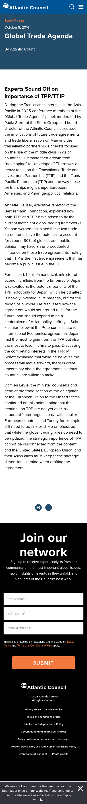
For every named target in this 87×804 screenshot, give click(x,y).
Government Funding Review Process (43, 731)
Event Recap (14, 20)
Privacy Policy (33, 709)
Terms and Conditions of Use (34, 645)
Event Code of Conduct (33, 754)
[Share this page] (48, 507)
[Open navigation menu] (81, 7)
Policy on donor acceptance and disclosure (43, 739)
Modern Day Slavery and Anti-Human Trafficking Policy (43, 746)
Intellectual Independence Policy (43, 724)
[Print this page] (38, 507)
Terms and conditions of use (44, 717)
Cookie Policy (54, 709)
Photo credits (60, 754)
